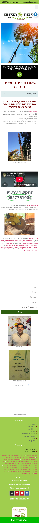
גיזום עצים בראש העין (10, 467)
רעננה (25, 243)
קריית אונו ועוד (28, 250)
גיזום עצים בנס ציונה (8, 465)
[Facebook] (27, 493)
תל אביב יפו (13, 245)
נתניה (16, 248)
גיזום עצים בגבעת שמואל (24, 463)
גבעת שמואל (9, 241)
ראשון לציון (8, 248)
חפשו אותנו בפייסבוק (19, 499)
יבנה (20, 248)
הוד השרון (8, 243)
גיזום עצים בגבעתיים (19, 455)
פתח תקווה (22, 245)
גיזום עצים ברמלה (32, 471)
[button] (36, 7)
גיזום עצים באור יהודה (10, 463)
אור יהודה (18, 241)
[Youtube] (22, 493)
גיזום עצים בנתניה (32, 467)
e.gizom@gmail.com (30, 2)
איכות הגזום (33, 111)
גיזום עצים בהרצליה (16, 457)
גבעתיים (29, 241)
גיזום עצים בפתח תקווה (28, 457)
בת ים (29, 248)
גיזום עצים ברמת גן (21, 467)
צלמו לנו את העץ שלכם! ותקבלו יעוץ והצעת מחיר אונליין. (19, 67)
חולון (24, 248)
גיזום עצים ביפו (13, 471)
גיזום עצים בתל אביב (31, 455)
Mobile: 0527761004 (19, 481)
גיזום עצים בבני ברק (27, 473)
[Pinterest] (17, 493)
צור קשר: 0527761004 (10, 2)
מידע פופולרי (19, 445)
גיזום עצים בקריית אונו (12, 461)
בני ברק (30, 245)
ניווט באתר (19, 420)
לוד (24, 241)
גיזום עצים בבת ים (9, 469)
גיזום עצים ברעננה (25, 459)
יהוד (6, 245)
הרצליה (31, 243)
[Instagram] (12, 493)
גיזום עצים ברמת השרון (14, 459)
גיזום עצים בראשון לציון (24, 461)
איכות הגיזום (33, 238)
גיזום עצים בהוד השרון (31, 469)
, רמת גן (35, 248)
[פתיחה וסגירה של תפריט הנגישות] (35, 14)
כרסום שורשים (32, 205)
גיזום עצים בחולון (22, 471)
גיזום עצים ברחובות (19, 469)
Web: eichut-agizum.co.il (19, 488)
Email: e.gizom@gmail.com (19, 484)
